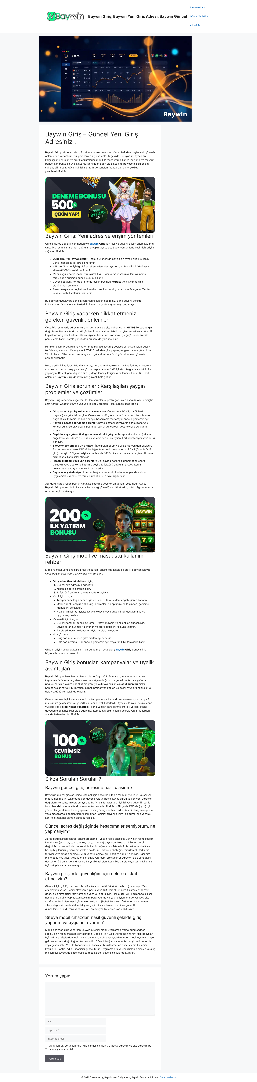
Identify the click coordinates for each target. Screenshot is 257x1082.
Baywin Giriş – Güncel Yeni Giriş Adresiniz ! (199, 16)
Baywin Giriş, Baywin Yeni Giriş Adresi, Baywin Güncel (137, 16)
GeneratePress (168, 1077)
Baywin (94, 243)
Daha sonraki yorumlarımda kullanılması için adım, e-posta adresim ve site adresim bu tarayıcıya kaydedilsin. (99, 1047)
